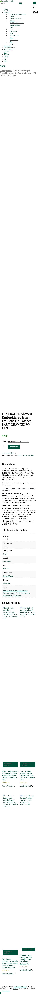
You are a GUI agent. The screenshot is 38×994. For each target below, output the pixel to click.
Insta (5, 61)
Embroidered (8, 576)
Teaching (6, 54)
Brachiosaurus (8, 591)
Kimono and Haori (15, 25)
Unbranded (7, 561)
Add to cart (14, 447)
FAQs (5, 53)
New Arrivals (8, 11)
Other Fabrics (14, 40)
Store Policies (8, 49)
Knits (11, 27)
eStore (15, 989)
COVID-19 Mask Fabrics (17, 23)
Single (5, 554)
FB (5, 59)
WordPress (6, 991)
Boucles (12, 16)
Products (7, 12)
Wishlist (6, 51)
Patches (9, 70)
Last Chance (13, 31)
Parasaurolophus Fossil (11, 593)
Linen (11, 33)
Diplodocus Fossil (20, 591)
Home (6, 9)
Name (5, 441)
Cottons (12, 21)
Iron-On (6, 568)
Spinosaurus (25, 593)
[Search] (20, 3)
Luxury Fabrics (14, 35)
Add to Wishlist (7, 453)
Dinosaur (6, 583)
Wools (11, 44)
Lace (11, 29)
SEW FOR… (7, 46)
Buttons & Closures (16, 18)
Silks (11, 42)
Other (11, 38)
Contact (6, 56)
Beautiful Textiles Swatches (18, 14)
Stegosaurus (7, 595)
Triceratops (17, 595)
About (6, 58)
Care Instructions (9, 47)
